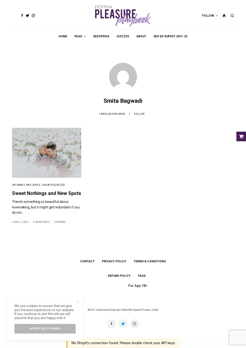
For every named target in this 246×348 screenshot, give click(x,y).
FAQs (142, 275)
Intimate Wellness (26, 185)
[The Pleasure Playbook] (123, 15)
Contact (87, 261)
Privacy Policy (114, 261)
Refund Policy (119, 275)
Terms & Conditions (150, 261)
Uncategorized (53, 185)
